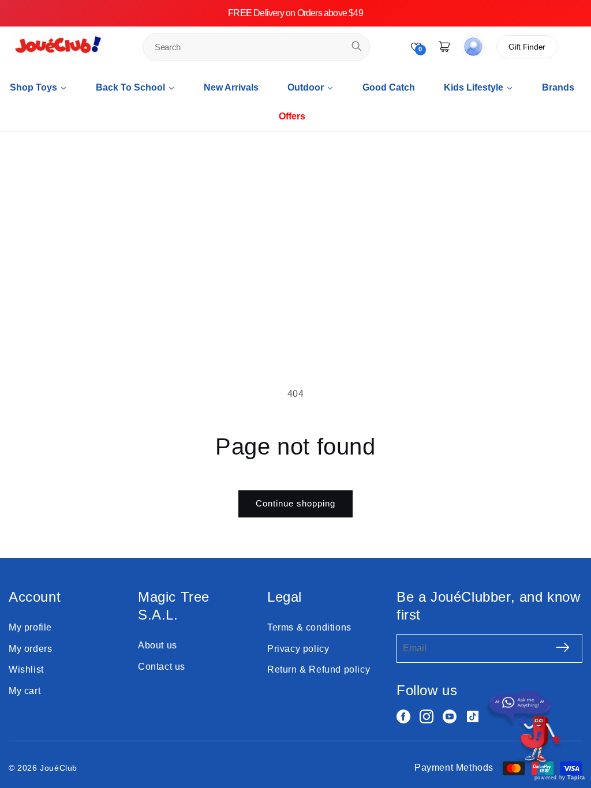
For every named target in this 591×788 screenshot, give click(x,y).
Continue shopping (295, 503)
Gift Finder (526, 46)
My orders (30, 649)
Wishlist (26, 669)
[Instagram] (426, 716)
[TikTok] (473, 716)
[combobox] (256, 47)
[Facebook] (403, 716)
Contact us (161, 666)
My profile (30, 627)
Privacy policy (298, 649)
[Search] (356, 46)
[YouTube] (450, 716)
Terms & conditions (309, 627)
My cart (24, 691)
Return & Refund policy (318, 669)
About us (157, 645)
